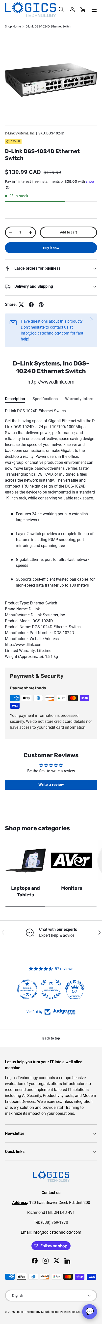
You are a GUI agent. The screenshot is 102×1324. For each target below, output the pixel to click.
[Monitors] (71, 860)
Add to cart (68, 232)
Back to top (51, 1038)
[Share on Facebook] (31, 305)
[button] (83, 9)
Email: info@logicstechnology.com (51, 1232)
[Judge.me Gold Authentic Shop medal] (51, 989)
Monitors (71, 888)
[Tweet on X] (21, 305)
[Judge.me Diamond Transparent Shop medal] (27, 989)
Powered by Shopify (73, 1312)
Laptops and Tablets (25, 891)
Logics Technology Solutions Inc (37, 1312)
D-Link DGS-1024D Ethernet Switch (48, 26)
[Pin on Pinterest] (41, 305)
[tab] (15, 398)
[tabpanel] (51, 534)
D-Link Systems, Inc (20, 133)
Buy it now (51, 248)
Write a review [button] (51, 784)
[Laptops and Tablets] (25, 860)
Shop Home (13, 26)
